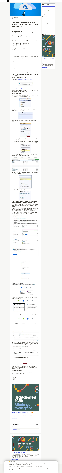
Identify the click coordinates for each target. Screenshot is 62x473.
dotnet (16, 28)
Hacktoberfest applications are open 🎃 (22, 412)
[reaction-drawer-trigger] (8, 32)
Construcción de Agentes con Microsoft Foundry (47, 24)
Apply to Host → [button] (15, 459)
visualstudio (22, 28)
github (18, 28)
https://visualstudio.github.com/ (21, 88)
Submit (15, 429)
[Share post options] (8, 43)
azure (13, 28)
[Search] (10, 1)
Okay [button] (10, 471)
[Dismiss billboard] (55, 461)
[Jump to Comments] (8, 35)
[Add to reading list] (8, 38)
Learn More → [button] (45, 67)
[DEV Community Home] (8, 1)
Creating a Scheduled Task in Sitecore (47, 27)
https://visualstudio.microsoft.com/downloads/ (25, 79)
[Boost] (8, 40)
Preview (19, 429)
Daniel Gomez (16, 17)
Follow (48, 6)
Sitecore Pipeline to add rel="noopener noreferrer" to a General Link (47, 31)
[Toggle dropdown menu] (38, 383)
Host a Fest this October (18, 452)
